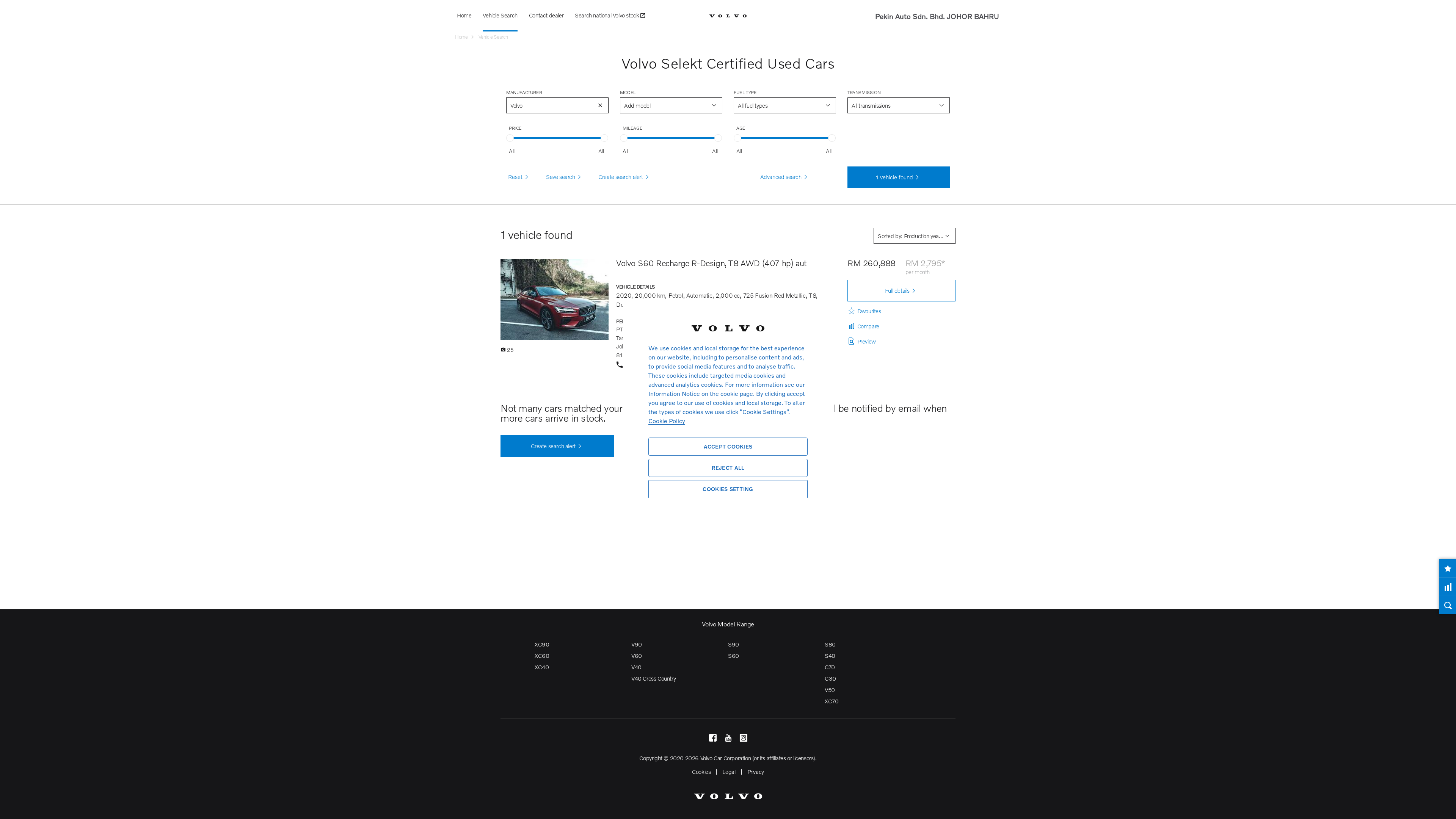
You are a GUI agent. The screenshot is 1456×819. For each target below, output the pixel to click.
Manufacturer (524, 92)
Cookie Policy (666, 420)
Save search (560, 176)
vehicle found (894, 177)
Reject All (728, 467)
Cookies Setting (728, 489)
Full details (897, 290)
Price (515, 128)
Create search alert (553, 445)
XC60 (542, 655)
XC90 (542, 644)
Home (464, 15)
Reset (515, 176)
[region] (728, 409)
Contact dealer (546, 15)
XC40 (542, 667)
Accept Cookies (728, 446)
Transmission (863, 92)
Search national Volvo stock (607, 15)
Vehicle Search (500, 15)
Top (1443, 807)
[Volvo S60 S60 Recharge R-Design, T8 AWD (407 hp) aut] (554, 299)
